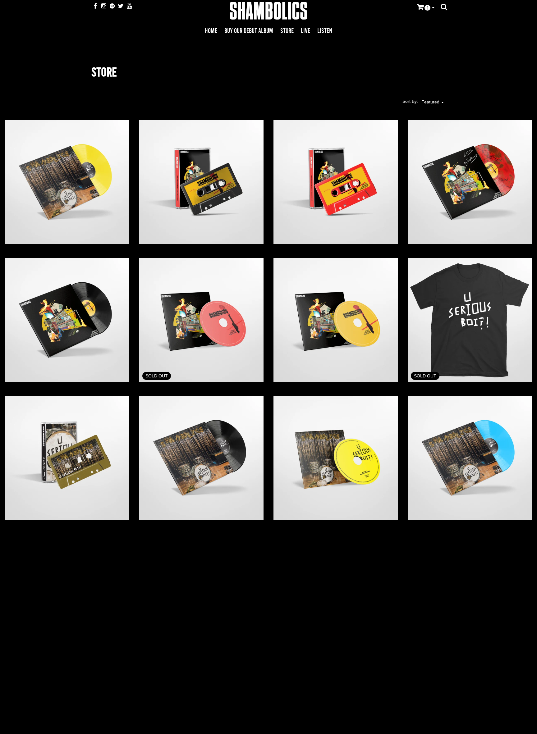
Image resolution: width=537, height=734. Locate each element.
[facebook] (95, 6)
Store (287, 30)
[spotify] (112, 6)
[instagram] (104, 6)
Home (211, 30)
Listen (324, 30)
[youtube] (129, 6)
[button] (425, 7)
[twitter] (121, 6)
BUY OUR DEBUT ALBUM (248, 30)
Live (305, 30)
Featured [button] (431, 101)
